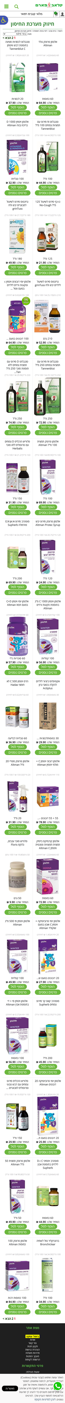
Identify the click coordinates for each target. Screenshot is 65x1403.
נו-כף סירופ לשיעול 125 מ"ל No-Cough (47, 203)
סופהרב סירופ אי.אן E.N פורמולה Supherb (17, 523)
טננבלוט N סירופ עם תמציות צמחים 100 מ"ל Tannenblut (47, 125)
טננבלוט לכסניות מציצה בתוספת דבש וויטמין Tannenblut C (17, 45)
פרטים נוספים (48, 113)
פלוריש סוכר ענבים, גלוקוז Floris (17, 842)
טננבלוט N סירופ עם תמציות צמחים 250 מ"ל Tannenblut (47, 365)
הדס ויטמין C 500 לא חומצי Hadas (17, 682)
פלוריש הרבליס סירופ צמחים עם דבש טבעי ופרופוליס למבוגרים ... (17, 1084)
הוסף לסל (48, 107)
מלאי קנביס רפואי (31, 14)
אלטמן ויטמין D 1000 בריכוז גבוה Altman (17, 123)
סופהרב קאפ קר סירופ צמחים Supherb (47, 1002)
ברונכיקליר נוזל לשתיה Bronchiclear (48, 1242)
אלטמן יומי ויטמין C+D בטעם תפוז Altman (17, 602)
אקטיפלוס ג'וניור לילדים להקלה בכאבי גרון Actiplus (48, 684)
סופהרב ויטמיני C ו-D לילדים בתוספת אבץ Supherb (48, 1164)
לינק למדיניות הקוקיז (44, 1399)
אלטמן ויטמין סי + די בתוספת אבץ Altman (17, 1002)
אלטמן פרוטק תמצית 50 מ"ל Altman (17, 1162)
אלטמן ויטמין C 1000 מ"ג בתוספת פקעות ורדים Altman (48, 604)
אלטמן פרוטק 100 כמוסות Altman (17, 1242)
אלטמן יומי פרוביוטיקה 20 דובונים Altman (48, 1082)
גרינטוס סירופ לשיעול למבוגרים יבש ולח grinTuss (17, 205)
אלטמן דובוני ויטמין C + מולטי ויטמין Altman (47, 762)
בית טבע (52, 31)
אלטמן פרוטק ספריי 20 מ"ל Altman (17, 762)
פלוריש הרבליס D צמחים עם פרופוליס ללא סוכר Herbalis (17, 445)
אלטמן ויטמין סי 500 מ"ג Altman (17, 922)
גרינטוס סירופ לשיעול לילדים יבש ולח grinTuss (48, 283)
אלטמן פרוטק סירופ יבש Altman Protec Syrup (48, 523)
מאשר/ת (10, 1388)
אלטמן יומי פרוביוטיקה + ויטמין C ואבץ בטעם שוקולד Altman (48, 924)
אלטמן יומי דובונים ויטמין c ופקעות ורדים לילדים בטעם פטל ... (17, 285)
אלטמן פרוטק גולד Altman (47, 43)
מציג (29, 33)
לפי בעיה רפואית (40, 31)
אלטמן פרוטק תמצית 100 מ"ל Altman (47, 443)
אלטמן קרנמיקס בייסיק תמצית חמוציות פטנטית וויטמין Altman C (48, 844)
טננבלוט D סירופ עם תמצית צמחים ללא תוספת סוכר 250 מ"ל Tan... (17, 367)
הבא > (7, 38)
